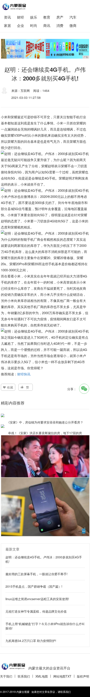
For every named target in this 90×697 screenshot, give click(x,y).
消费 (59, 25)
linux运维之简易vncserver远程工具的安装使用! (37, 599)
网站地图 (59, 676)
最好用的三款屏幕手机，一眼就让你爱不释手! (36, 574)
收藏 (10, 387)
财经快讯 (23, 374)
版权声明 (83, 676)
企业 (20, 25)
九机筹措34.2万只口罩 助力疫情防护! (30, 640)
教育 (46, 17)
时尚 (33, 25)
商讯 (46, 25)
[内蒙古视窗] (14, 7)
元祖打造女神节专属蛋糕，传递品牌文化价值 (36, 611)
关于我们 (6, 676)
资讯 (7, 17)
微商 (72, 25)
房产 (59, 17)
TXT (68, 676)
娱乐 (33, 17)
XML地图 (41, 676)
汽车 (72, 17)
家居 (7, 25)
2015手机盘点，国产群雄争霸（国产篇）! (33, 586)
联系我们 (24, 676)
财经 (20, 17)
